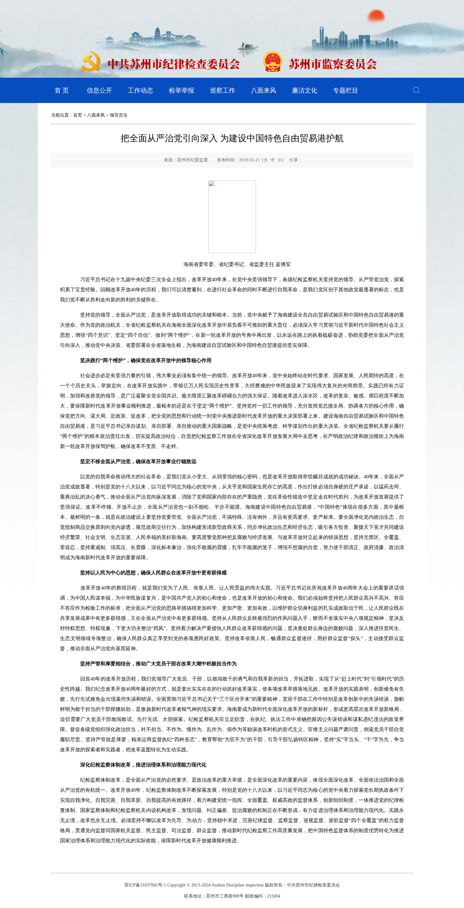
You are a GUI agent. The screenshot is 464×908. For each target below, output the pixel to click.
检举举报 (181, 90)
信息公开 (99, 90)
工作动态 (140, 90)
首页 (77, 115)
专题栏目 (345, 90)
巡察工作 (222, 90)
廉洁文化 (304, 90)
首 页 (62, 90)
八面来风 (263, 90)
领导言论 (119, 115)
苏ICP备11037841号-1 (145, 885)
